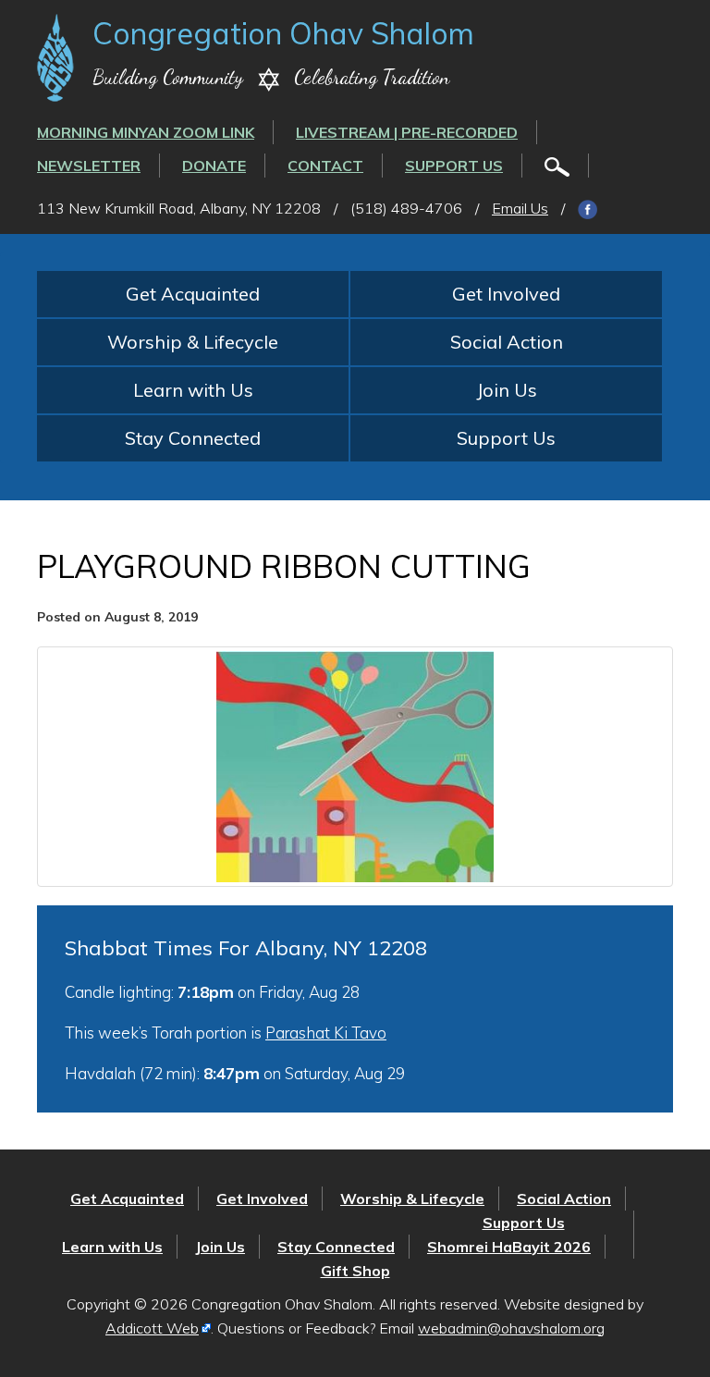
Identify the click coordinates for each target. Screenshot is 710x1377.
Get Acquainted (193, 293)
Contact (325, 165)
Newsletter (89, 165)
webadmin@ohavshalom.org (511, 1328)
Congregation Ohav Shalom (283, 33)
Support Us (454, 165)
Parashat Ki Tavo (325, 1032)
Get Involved (506, 293)
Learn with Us (193, 389)
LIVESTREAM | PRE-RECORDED (407, 132)
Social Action (506, 341)
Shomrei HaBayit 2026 (509, 1246)
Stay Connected (193, 437)
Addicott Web (152, 1328)
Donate (214, 165)
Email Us (520, 208)
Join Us (506, 389)
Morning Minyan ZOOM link (145, 132)
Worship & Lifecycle (192, 341)
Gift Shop (355, 1270)
